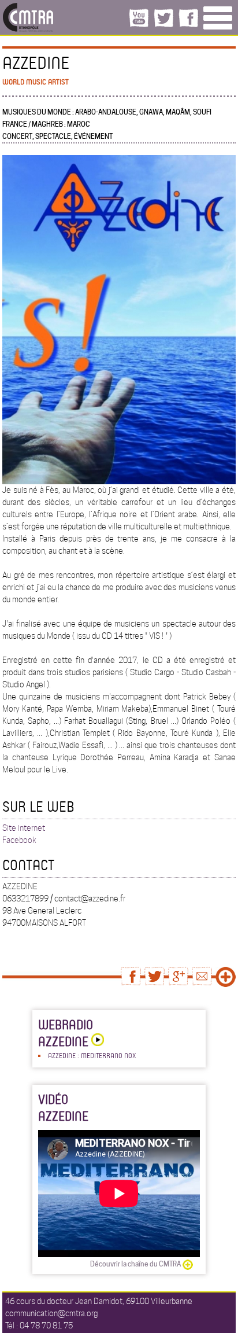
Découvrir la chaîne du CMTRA (135, 1264)
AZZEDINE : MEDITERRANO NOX (92, 1055)
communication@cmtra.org (51, 1313)
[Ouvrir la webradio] (96, 1041)
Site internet (23, 828)
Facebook (19, 840)
